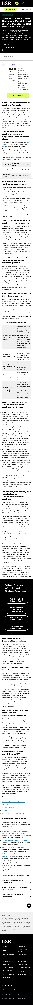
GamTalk (4, 810)
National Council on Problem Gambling (13, 813)
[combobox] (16, 56)
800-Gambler (5, 805)
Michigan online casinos (16, 609)
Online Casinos (10, 9)
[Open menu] (30, 3)
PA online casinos (16, 600)
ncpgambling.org (20, 926)
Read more (6, 44)
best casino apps (13, 157)
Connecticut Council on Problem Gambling (14, 802)
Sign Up (17, 3)
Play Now (17, 95)
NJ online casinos (16, 619)
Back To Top (29, 905)
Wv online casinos (16, 627)
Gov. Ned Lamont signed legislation (23, 329)
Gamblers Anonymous (8, 807)
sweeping (14, 502)
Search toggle (23, 3)
